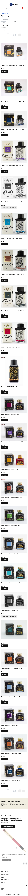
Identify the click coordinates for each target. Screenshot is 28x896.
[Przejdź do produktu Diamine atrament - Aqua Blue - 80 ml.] (14, 543)
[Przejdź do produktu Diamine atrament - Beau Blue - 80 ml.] (14, 687)
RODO (2, 877)
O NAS (2, 888)
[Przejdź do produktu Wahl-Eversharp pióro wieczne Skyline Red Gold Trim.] (14, 840)
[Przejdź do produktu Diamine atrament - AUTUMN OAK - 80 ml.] (14, 658)
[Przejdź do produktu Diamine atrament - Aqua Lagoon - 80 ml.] (14, 572)
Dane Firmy (3, 890)
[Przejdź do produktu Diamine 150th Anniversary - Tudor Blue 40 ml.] (14, 119)
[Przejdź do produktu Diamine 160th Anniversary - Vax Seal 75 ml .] (14, 333)
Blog (2, 889)
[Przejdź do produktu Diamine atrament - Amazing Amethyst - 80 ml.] (14, 432)
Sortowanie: (3, 27)
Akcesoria (5, 19)
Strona (12, 34)
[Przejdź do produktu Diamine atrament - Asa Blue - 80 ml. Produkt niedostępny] (14, 600)
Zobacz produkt (6, 860)
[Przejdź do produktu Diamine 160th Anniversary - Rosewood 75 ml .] (14, 260)
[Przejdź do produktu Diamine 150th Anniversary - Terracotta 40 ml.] (14, 51)
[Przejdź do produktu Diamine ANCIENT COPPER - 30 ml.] (14, 371)
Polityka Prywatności (5, 875)
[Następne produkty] (19, 791)
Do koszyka (4, 71)
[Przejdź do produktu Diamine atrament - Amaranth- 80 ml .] (14, 404)
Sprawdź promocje (8, 826)
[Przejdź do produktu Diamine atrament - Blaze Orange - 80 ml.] (14, 743)
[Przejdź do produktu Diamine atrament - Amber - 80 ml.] (14, 459)
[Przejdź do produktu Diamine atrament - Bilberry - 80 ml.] (14, 715)
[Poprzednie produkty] (8, 791)
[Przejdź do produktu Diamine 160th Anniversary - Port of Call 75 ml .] (14, 224)
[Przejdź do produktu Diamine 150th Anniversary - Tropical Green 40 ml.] (14, 88)
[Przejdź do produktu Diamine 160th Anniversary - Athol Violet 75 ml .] (14, 151)
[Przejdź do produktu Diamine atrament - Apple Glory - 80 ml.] (14, 515)
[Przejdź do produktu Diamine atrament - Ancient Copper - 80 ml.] (14, 487)
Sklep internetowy (12, 894)
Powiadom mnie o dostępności (9, 207)
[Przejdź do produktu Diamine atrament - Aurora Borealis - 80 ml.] (14, 629)
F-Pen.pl (4, 13)
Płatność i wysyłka (5, 882)
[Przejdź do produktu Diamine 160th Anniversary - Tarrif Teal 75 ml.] (14, 297)
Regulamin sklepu (5, 874)
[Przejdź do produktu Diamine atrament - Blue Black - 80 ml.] (14, 770)
